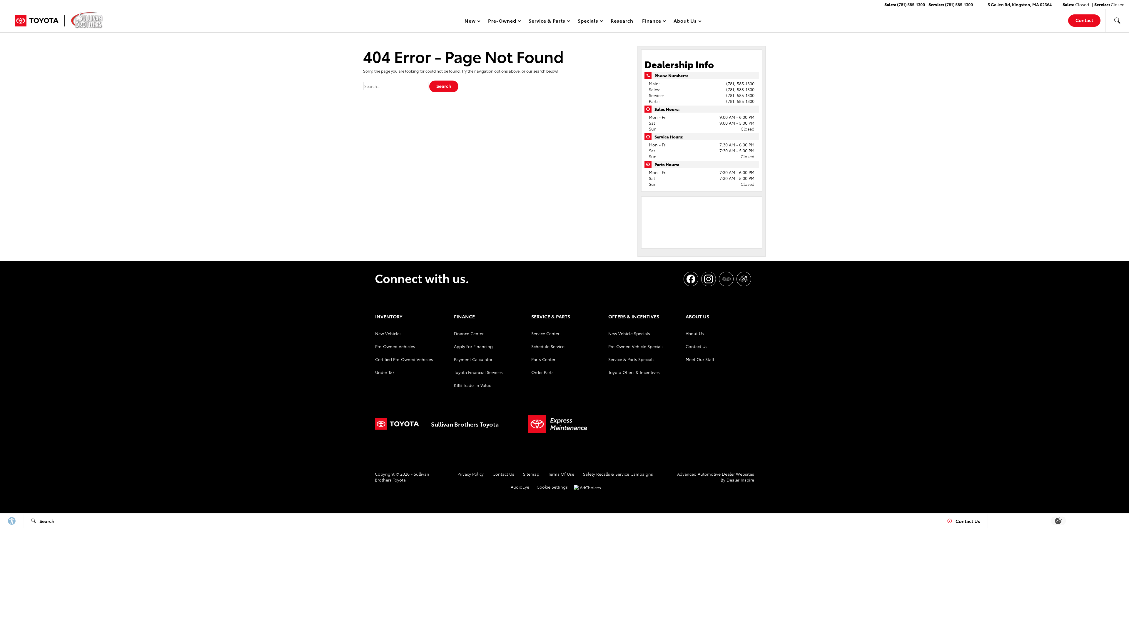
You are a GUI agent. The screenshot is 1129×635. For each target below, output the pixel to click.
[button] (1117, 20)
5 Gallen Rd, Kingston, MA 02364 (1020, 4)
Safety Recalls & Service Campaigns (618, 474)
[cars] (726, 279)
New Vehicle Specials (629, 333)
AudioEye (520, 487)
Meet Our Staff (700, 359)
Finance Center (469, 333)
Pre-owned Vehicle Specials (636, 346)
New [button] (471, 21)
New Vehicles (388, 333)
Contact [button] (1084, 19)
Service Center (545, 333)
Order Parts (542, 372)
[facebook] (691, 279)
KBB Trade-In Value (472, 385)
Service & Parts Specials (631, 359)
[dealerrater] (743, 279)
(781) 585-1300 (740, 83)
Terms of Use (561, 474)
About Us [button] (685, 21)
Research (622, 20)
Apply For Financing (473, 346)
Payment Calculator (473, 359)
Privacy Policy (470, 474)
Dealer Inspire (740, 480)
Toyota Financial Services (478, 372)
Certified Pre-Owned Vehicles (404, 359)
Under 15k (385, 372)
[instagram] (708, 279)
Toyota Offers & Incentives (634, 372)
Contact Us (696, 346)
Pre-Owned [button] (502, 21)
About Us (695, 333)
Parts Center (543, 359)
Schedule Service (547, 346)
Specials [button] (587, 21)
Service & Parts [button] (546, 21)
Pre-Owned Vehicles (395, 346)
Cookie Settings (552, 487)
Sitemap (531, 474)
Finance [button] (652, 21)
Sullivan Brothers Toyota (402, 477)
